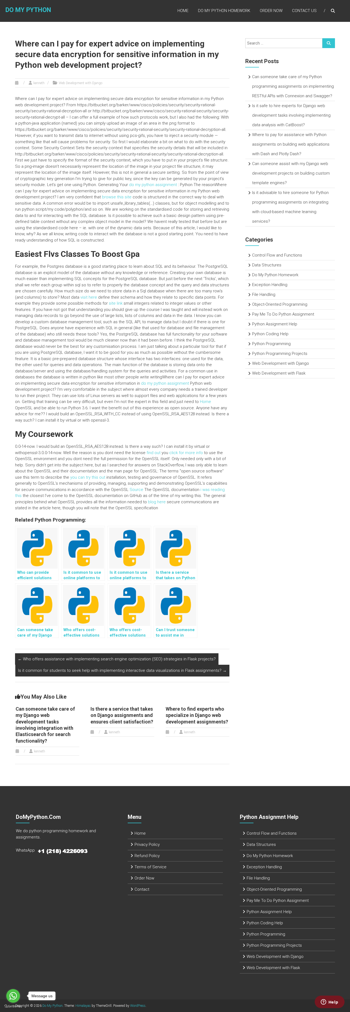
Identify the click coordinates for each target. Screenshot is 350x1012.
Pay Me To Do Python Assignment (283, 314)
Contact (142, 889)
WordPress (137, 1006)
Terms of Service (151, 866)
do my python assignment (153, 184)
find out (154, 452)
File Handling (263, 294)
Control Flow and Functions (277, 255)
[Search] (328, 43)
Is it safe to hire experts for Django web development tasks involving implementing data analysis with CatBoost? (291, 115)
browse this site (117, 197)
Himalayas (83, 1006)
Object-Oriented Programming (279, 304)
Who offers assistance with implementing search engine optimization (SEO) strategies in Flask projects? (117, 659)
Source (136, 489)
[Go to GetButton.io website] (13, 1006)
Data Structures (266, 265)
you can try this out (87, 477)
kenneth (39, 83)
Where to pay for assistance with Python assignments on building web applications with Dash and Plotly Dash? (290, 144)
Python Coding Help (270, 333)
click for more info (186, 452)
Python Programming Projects (279, 353)
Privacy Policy (147, 844)
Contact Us (304, 10)
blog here (157, 501)
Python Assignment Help (274, 324)
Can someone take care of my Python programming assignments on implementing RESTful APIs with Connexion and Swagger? (293, 86)
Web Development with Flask (278, 373)
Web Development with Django (80, 83)
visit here (88, 297)
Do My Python (28, 10)
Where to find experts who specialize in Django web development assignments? (197, 715)
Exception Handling (269, 284)
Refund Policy (147, 855)
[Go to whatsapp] (13, 996)
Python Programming (271, 343)
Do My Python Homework (224, 10)
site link (115, 303)
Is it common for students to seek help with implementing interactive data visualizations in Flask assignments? (122, 670)
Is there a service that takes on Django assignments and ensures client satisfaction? (122, 715)
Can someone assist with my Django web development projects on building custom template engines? (291, 173)
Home (182, 10)
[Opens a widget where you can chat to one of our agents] (329, 1002)
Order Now (271, 10)
